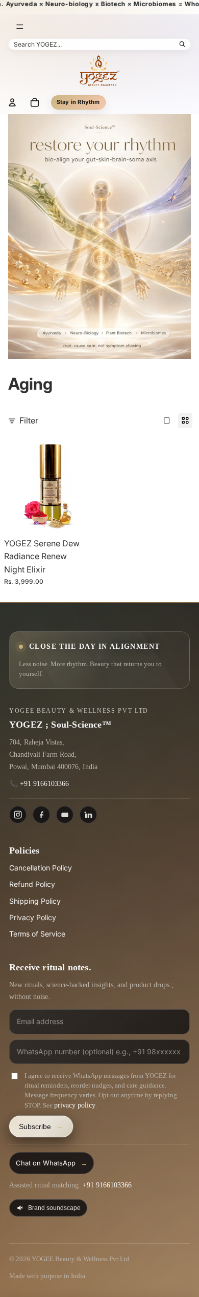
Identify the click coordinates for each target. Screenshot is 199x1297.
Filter (28, 420)
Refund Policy (32, 884)
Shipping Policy (35, 901)
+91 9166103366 (44, 784)
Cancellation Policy (40, 867)
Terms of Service (37, 933)
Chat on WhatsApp (51, 1163)
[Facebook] (41, 814)
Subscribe (41, 1126)
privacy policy (74, 1105)
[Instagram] (18, 814)
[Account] (12, 102)
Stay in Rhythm (78, 101)
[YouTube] (64, 814)
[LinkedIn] (88, 814)
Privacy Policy (32, 917)
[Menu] (20, 26)
